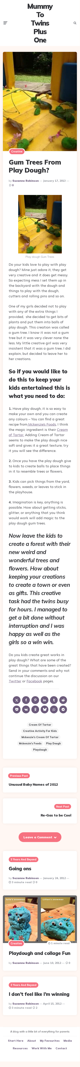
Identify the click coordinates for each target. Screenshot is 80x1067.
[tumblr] (54, 700)
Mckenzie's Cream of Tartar (40, 737)
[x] (17, 700)
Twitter (15, 681)
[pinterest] (35, 700)
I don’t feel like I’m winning (39, 994)
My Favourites (50, 1040)
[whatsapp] (54, 709)
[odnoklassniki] (35, 709)
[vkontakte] (26, 709)
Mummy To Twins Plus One (39, 23)
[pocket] (17, 709)
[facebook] (26, 700)
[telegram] (63, 709)
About (31, 1040)
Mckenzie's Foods (30, 743)
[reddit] (63, 700)
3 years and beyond (23, 859)
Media (68, 1040)
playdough (40, 749)
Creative (16, 151)
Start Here (15, 1040)
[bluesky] (44, 709)
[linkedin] (44, 700)
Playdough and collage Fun (40, 953)
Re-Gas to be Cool (56, 815)
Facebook (34, 681)
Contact (61, 1048)
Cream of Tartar (40, 724)
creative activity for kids (40, 730)
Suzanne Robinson (25, 180)
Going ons (20, 868)
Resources (20, 1048)
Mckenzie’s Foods (41, 424)
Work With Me (42, 1048)
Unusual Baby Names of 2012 (33, 784)
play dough (53, 743)
